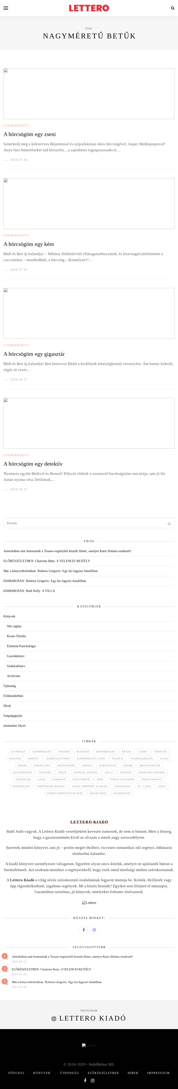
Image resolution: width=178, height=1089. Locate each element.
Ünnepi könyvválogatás (65, 793)
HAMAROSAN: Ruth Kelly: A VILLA (29, 591)
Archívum (13, 676)
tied (100, 779)
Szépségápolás (12, 716)
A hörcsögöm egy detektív (33, 464)
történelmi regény (51, 786)
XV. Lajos (144, 786)
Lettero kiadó (93, 1018)
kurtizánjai (107, 765)
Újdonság (9, 686)
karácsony (42, 765)
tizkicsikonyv (152, 779)
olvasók (45, 772)
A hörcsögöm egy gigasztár (34, 354)
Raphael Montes (86, 772)
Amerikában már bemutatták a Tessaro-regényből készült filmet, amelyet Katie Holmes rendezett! (67, 551)
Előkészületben (13, 696)
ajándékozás (41, 751)
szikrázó (59, 779)
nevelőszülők (150, 765)
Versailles (122, 786)
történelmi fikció (14, 725)
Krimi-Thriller (16, 636)
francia (118, 758)
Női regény (14, 626)
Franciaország (142, 758)
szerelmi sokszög (152, 772)
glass (164, 758)
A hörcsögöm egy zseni (29, 134)
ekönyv (33, 758)
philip (62, 772)
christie (160, 751)
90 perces (18, 751)
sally (109, 772)
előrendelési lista (91, 758)
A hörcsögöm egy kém (28, 244)
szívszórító (81, 779)
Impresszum (158, 1073)
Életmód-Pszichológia (21, 646)
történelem (21, 786)
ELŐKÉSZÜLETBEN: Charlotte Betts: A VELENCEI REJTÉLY (46, 561)
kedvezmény (66, 765)
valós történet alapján (90, 786)
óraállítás (98, 793)
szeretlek (23, 779)
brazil (127, 751)
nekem (128, 765)
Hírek (7, 706)
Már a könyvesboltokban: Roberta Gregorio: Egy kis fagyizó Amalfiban (50, 571)
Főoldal (16, 1073)
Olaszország (22, 772)
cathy (143, 751)
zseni (162, 786)
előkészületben (58, 758)
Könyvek (9, 616)
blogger (83, 751)
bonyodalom (105, 751)
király (87, 765)
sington (126, 772)
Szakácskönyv (16, 666)
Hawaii (22, 765)
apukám (64, 751)
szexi (41, 779)
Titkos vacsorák (122, 779)
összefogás (122, 793)
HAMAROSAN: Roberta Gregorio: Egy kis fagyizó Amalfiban (44, 581)
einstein (15, 758)
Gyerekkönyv (16, 125)
